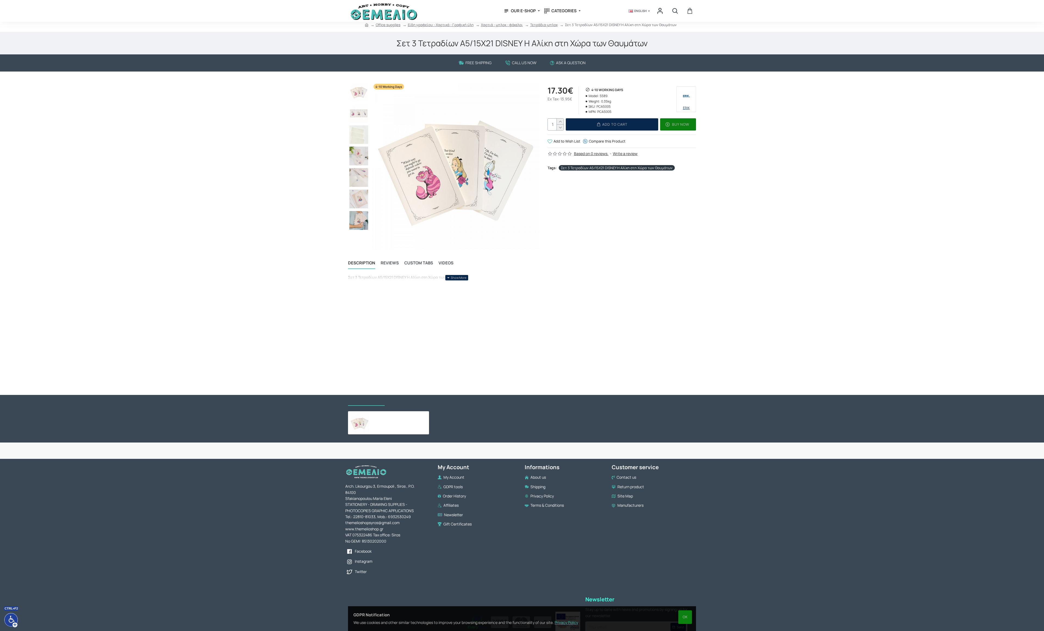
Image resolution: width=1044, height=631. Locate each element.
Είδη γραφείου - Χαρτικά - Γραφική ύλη (441, 24)
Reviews (390, 263)
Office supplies (388, 24)
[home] (366, 25)
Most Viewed (435, 400)
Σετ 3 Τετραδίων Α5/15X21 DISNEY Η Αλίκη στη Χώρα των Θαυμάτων (617, 167)
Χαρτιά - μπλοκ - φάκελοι (502, 24)
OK (685, 616)
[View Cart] (690, 11)
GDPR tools (403, 400)
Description (361, 263)
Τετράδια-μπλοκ (544, 24)
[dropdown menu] (660, 11)
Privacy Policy (566, 622)
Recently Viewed (366, 400)
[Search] (675, 11)
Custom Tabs (418, 263)
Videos (446, 263)
